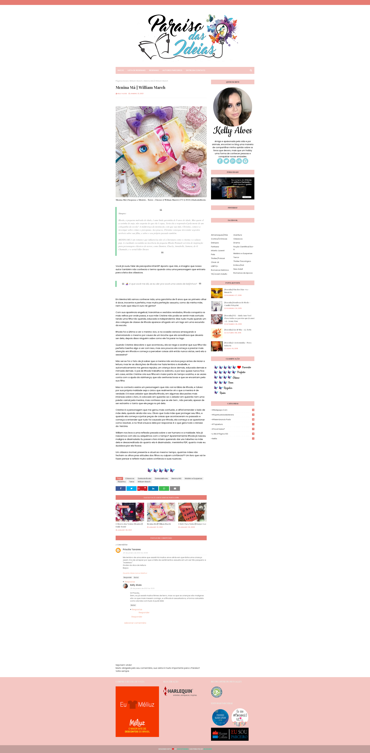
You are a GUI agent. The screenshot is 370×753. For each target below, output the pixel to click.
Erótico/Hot (238, 265)
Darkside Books (144, 478)
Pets (213, 254)
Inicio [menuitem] (121, 70)
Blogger (208, 749)
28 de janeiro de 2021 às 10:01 (142, 588)
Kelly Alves (122, 93)
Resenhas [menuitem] (154, 70)
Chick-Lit (215, 262)
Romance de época (242, 273)
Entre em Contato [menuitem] (195, 70)
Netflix (233, 438)
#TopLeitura (233, 424)
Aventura (237, 235)
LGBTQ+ (214, 266)
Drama (236, 242)
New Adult (238, 269)
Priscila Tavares (132, 549)
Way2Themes (183, 749)
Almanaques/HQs (219, 235)
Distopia (215, 242)
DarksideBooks (161, 478)
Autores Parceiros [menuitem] (172, 70)
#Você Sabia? (233, 429)
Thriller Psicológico (242, 261)
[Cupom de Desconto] (137, 736)
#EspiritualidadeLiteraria (233, 414)
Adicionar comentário (135, 622)
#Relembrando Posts (233, 419)
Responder (128, 577)
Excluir (136, 577)
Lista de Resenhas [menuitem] (136, 70)
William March (136, 81)
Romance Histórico (220, 270)
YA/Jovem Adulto (219, 274)
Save (142, 490)
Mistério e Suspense (193, 478)
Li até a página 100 (233, 434)
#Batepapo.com (233, 410)
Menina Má (176, 478)
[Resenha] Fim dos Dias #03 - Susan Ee (236, 291)
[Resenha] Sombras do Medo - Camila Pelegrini (237, 304)
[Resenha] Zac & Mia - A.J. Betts (237, 329)
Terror (131, 481)
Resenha (122, 481)
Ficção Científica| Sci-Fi (243, 248)
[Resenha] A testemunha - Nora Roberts (237, 344)
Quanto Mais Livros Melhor (135, 573)
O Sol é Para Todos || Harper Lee (192, 524)
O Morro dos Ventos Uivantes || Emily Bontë (129, 525)
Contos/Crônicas (219, 238)
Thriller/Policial (218, 258)
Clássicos (129, 478)
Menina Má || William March (159, 524)
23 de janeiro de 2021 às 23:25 (135, 553)
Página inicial (122, 81)
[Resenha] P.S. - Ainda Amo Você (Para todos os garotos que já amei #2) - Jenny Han (239, 318)
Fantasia (215, 246)
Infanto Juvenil (217, 250)
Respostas (130, 581)
